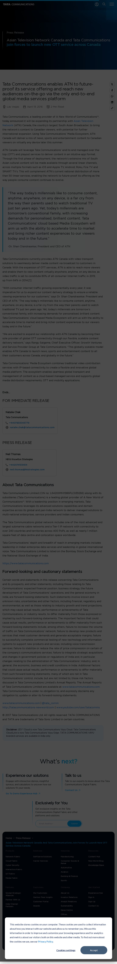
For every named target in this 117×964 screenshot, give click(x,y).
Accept (94, 950)
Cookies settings (65, 950)
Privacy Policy (45, 941)
